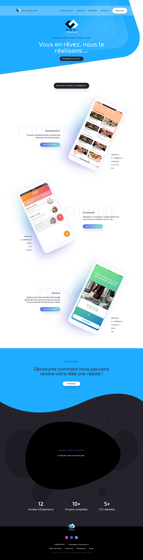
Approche (92, 10)
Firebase (115, 161)
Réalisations (67, 10)
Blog (91, 548)
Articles (105, 10)
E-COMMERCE (117, 158)
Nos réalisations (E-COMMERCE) (71, 85)
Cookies (83, 552)
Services (81, 10)
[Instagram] (76, 537)
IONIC (29, 243)
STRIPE (29, 250)
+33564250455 (59, 544)
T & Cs (89, 552)
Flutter (115, 165)
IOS (112, 168)
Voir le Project (50, 144)
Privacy (77, 552)
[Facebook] (66, 537)
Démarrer (119, 10)
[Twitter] (71, 537)
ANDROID (115, 154)
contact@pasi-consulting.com (78, 544)
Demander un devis (71, 59)
